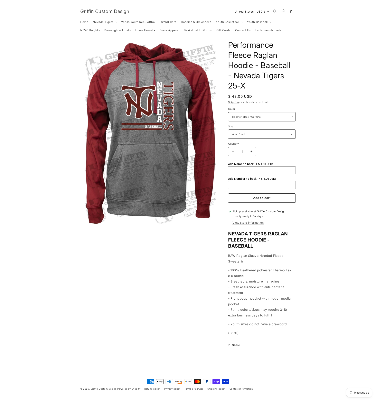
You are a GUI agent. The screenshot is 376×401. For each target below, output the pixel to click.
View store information (248, 222)
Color (231, 108)
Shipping (233, 102)
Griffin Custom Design (104, 388)
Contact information (241, 388)
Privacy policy (172, 388)
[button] (104, 22)
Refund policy (152, 388)
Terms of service (193, 388)
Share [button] (236, 345)
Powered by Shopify (129, 388)
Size (231, 126)
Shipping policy (216, 388)
